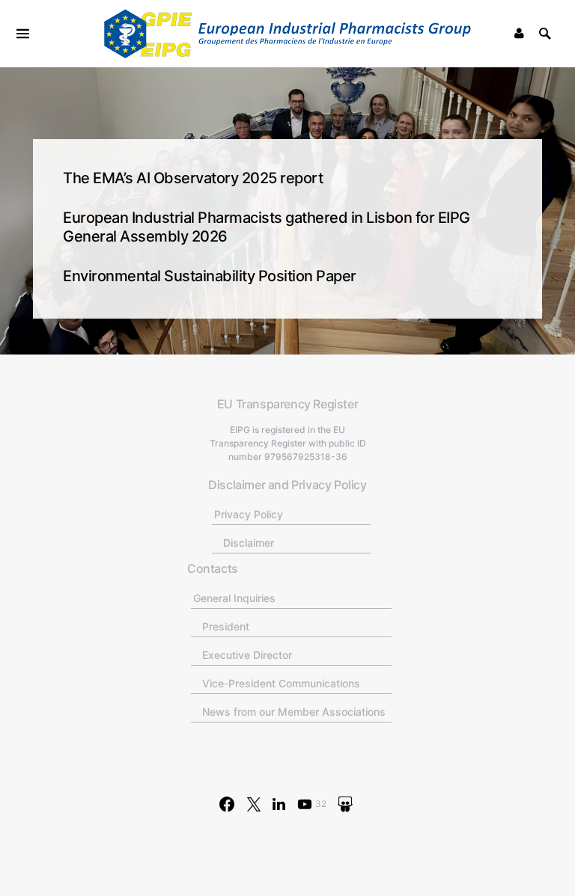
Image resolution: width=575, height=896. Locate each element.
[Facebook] (226, 804)
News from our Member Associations (294, 711)
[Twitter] (253, 804)
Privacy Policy (248, 514)
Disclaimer (248, 542)
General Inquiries (234, 598)
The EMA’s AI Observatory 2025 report (193, 178)
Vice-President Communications (281, 683)
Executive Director (247, 654)
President (225, 626)
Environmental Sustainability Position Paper (209, 276)
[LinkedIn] (279, 804)
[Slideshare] (345, 804)
